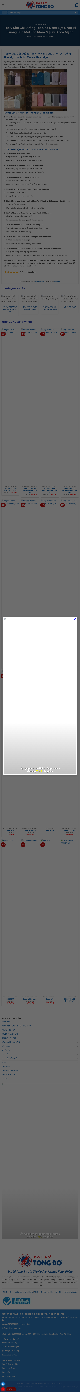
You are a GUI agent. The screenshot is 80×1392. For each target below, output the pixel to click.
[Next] (76, 303)
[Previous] (4, 303)
